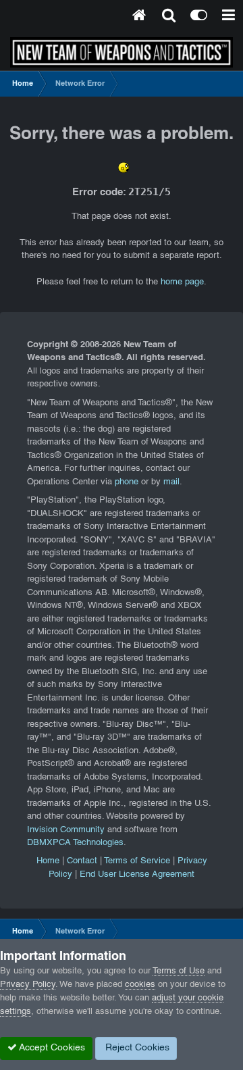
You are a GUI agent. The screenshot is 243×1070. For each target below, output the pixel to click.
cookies (140, 985)
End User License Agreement (137, 875)
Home (47, 861)
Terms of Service (137, 861)
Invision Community (66, 830)
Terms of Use (179, 971)
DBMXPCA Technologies (75, 843)
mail (171, 482)
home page (182, 282)
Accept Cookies (51, 1048)
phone (126, 482)
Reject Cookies (136, 1048)
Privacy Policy (27, 985)
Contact (82, 861)
